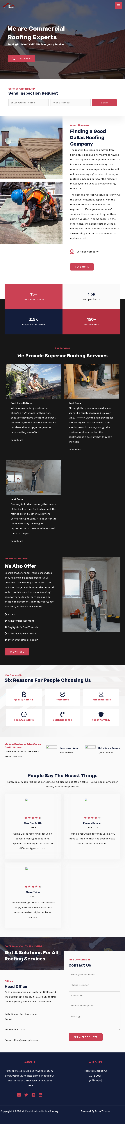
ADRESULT (95, 1075)
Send (104, 102)
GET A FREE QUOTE (85, 1037)
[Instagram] (33, 1095)
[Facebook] (19, 1095)
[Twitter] (26, 1095)
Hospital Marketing (95, 1070)
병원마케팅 (95, 1080)
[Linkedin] (40, 1095)
